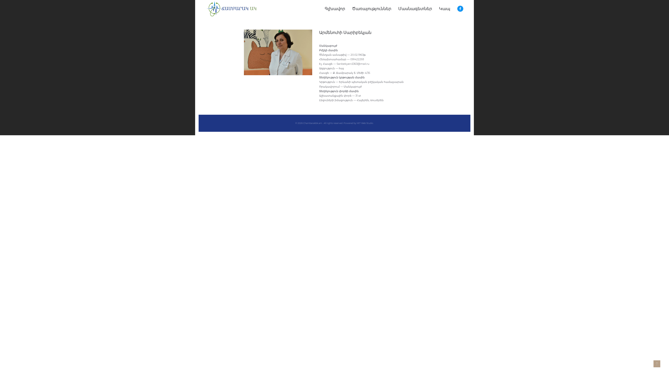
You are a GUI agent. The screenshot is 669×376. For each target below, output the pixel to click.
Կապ (444, 8)
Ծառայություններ (371, 8)
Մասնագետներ (415, 8)
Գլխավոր (335, 8)
